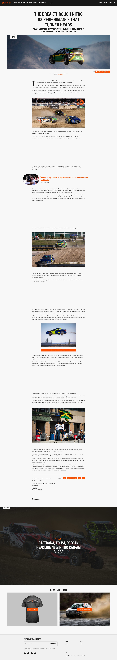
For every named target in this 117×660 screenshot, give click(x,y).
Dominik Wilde (60, 74)
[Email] (83, 478)
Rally (15, 3)
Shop (100, 3)
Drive (66, 644)
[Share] (96, 72)
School (105, 3)
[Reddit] (109, 72)
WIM (24, 3)
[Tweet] (100, 72)
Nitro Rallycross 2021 (46, 483)
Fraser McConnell (39, 483)
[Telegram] (106, 72)
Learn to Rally (42, 3)
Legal (66, 652)
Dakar (20, 3)
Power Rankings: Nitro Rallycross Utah (58, 350)
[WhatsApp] (102, 72)
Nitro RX (51, 483)
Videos (35, 3)
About (110, 3)
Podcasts (29, 3)
